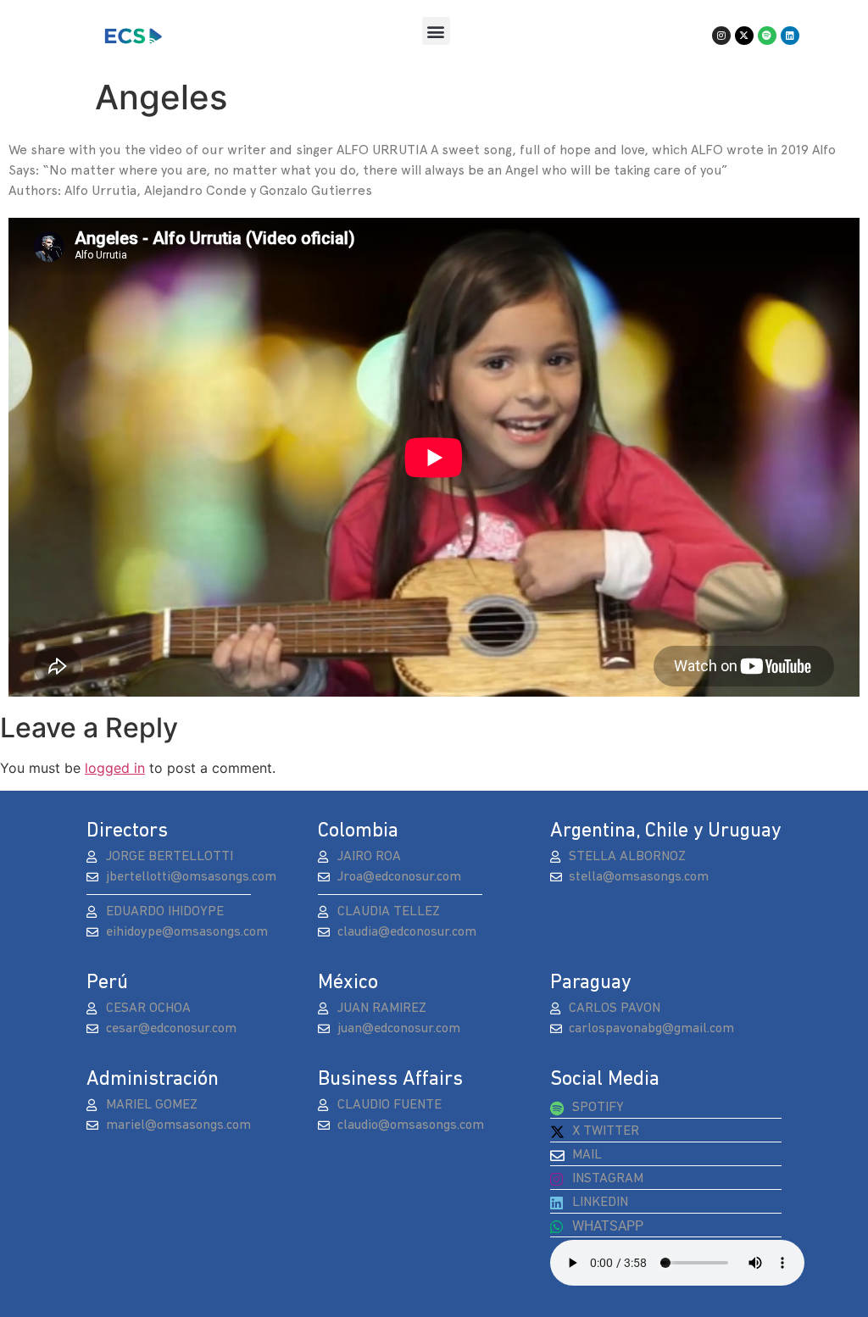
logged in (115, 767)
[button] (436, 31)
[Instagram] (721, 35)
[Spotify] (767, 35)
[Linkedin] (790, 35)
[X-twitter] (744, 35)
